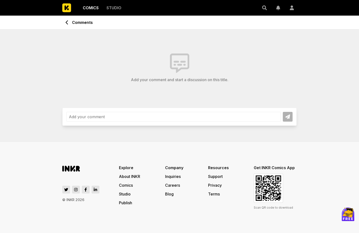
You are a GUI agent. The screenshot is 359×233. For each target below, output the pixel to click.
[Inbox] (278, 8)
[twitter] (66, 190)
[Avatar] (292, 8)
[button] (264, 8)
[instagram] (76, 190)
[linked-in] (95, 190)
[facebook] (86, 190)
